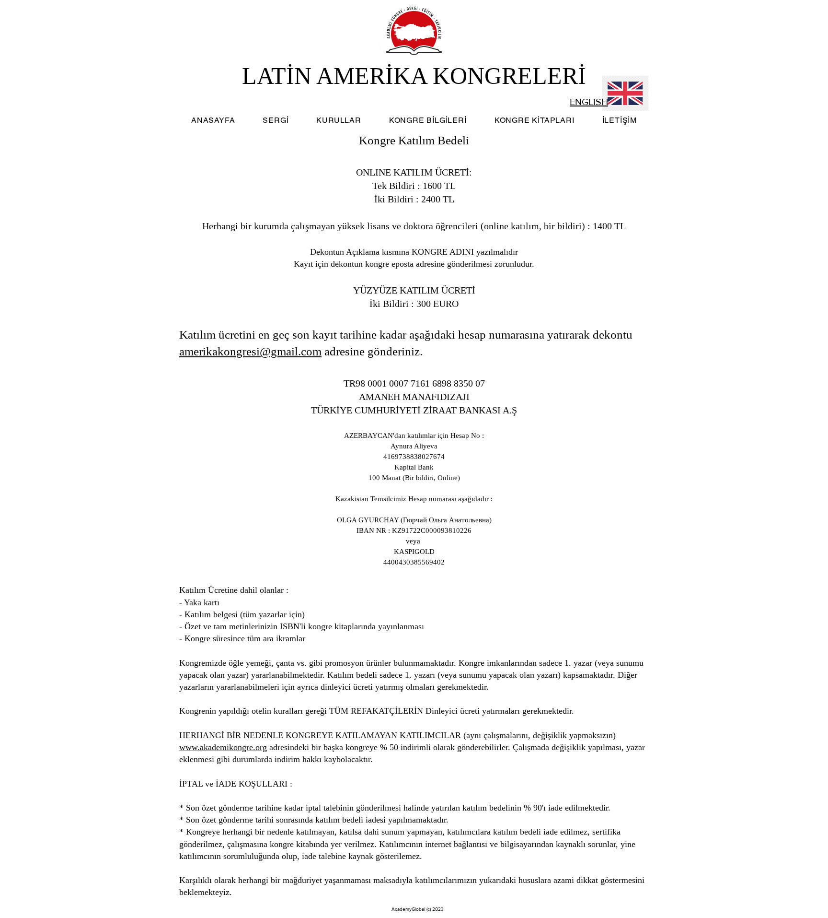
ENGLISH (589, 101)
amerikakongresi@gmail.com (250, 351)
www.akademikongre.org (223, 747)
